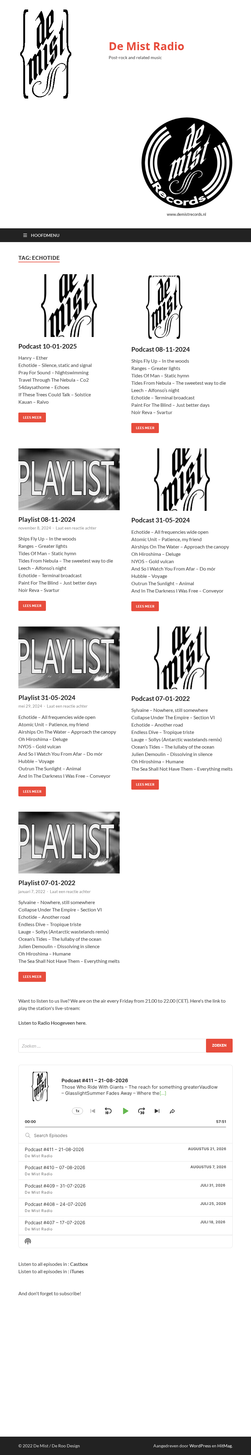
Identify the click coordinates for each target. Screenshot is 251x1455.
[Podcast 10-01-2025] (69, 305)
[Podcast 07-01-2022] (182, 658)
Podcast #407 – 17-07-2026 (55, 1222)
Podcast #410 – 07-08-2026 (55, 1167)
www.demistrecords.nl (186, 214)
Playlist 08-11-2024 (46, 519)
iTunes (77, 1271)
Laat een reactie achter (76, 528)
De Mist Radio (146, 46)
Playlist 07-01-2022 (46, 882)
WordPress (200, 1445)
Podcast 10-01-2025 (47, 346)
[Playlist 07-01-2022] (69, 842)
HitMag (224, 1445)
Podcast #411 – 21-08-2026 (54, 1149)
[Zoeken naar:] (125, 1046)
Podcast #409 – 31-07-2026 (55, 1186)
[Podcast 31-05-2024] (182, 479)
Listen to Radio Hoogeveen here (51, 1023)
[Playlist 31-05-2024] (69, 657)
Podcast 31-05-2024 (160, 520)
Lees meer (29, 416)
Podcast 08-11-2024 (160, 349)
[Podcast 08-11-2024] (182, 307)
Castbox (79, 1264)
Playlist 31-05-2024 (46, 697)
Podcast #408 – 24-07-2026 (55, 1204)
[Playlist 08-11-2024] (69, 479)
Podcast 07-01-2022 (160, 698)
